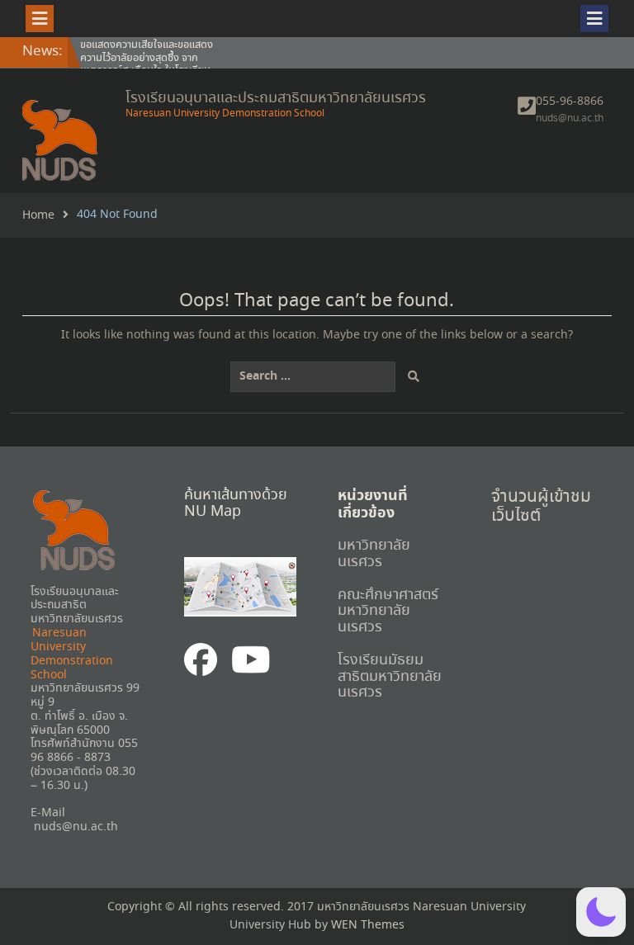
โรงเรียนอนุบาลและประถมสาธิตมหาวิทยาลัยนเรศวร (275, 98)
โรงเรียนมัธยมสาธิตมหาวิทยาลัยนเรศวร (390, 677)
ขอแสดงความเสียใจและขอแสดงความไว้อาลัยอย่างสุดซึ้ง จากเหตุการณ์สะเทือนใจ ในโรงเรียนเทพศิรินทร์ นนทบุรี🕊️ (146, 64)
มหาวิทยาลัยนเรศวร (374, 554)
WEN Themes (368, 925)
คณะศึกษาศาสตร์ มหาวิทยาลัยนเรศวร (388, 611)
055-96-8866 (569, 101)
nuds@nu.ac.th (569, 118)
